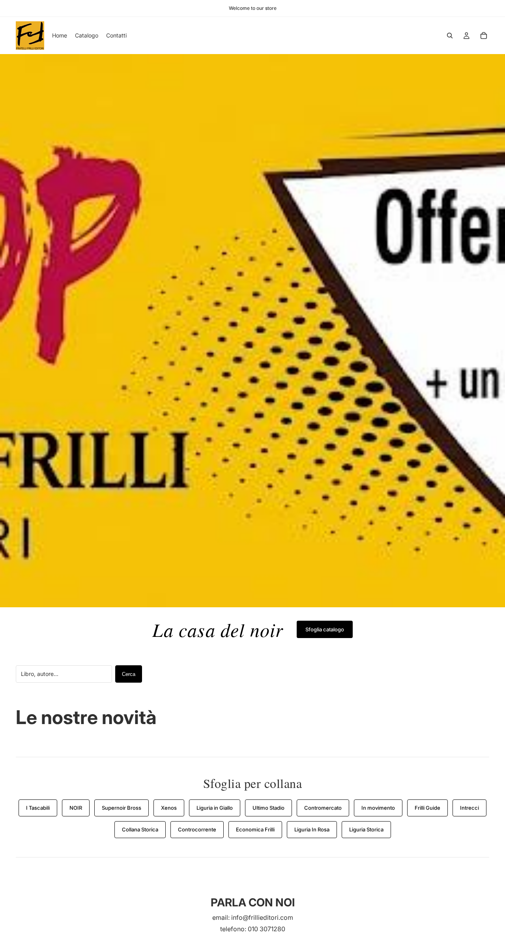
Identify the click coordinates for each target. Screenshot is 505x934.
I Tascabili (38, 808)
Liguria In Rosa (311, 829)
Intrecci (469, 808)
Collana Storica (140, 829)
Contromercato (323, 808)
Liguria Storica (366, 829)
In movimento (378, 808)
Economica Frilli (255, 829)
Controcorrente (197, 829)
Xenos (169, 808)
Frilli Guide (427, 808)
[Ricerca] (449, 35)
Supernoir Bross (121, 808)
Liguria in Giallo (214, 808)
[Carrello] (483, 35)
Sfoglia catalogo (324, 629)
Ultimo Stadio (268, 808)
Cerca (128, 674)
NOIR (75, 808)
